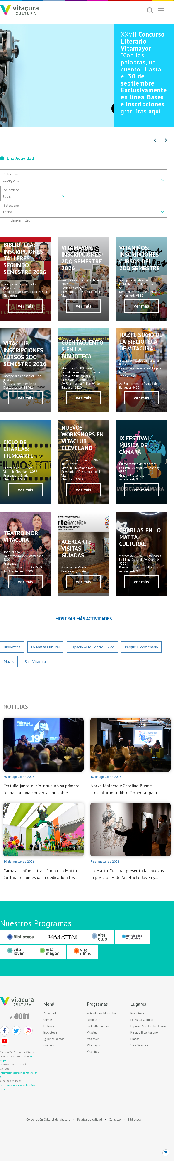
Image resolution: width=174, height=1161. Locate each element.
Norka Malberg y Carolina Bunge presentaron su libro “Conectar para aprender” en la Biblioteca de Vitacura (126, 789)
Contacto (49, 1045)
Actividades (51, 1013)
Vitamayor (94, 1045)
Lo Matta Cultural (45, 646)
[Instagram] (28, 1030)
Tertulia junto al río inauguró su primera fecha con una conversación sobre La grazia (41, 789)
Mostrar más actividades (83, 619)
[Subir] (165, 1152)
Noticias (49, 1026)
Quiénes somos (54, 1039)
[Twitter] (16, 1030)
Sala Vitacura (35, 661)
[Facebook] (4, 1030)
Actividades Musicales (101, 1013)
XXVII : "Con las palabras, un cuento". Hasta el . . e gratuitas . (144, 72)
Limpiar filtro (20, 220)
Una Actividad (20, 158)
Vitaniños (93, 1051)
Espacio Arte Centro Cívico (92, 646)
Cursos (48, 1020)
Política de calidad (89, 1120)
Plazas (9, 661)
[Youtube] (4, 1041)
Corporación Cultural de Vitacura (48, 1120)
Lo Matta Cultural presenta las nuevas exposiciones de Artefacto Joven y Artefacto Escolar (127, 874)
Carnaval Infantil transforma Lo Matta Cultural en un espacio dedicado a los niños (40, 874)
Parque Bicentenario (141, 646)
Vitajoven (93, 1039)
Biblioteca (12, 646)
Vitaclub (92, 1032)
